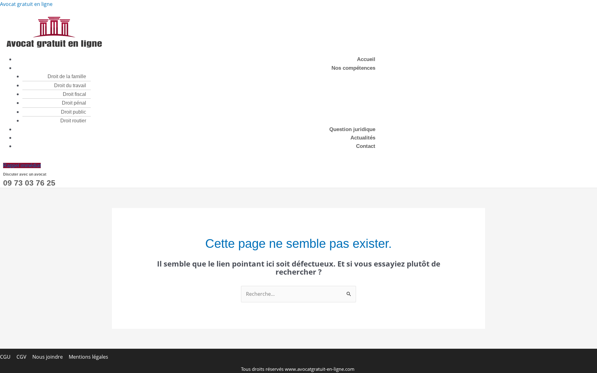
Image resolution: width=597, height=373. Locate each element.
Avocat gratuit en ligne (26, 4)
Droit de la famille (67, 76)
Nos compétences (353, 68)
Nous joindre (47, 356)
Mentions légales (88, 356)
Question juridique (352, 129)
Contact (365, 146)
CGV (21, 356)
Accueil (366, 59)
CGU (5, 356)
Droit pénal (74, 103)
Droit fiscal (74, 94)
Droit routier (73, 120)
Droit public (73, 112)
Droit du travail (70, 85)
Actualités (362, 138)
